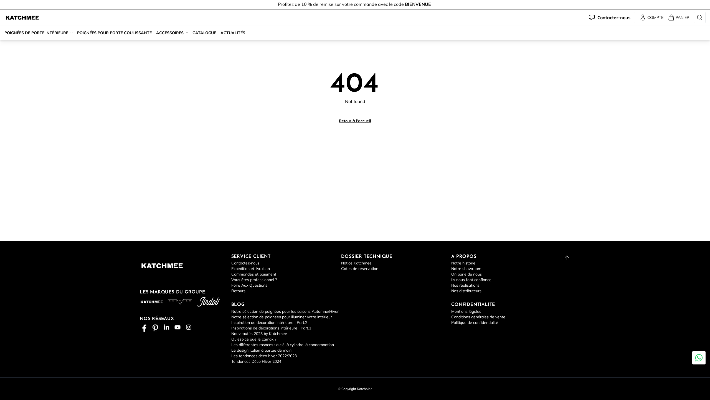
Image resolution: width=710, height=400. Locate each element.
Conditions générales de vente (478, 316)
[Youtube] (177, 327)
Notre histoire (463, 263)
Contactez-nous (245, 263)
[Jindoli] (208, 302)
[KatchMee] (22, 17)
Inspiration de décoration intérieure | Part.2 (269, 322)
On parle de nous (466, 274)
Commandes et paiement (253, 274)
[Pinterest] (155, 327)
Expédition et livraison (250, 268)
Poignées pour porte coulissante (114, 32)
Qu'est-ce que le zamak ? (253, 339)
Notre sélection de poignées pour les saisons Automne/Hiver (285, 311)
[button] (22, 17)
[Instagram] (188, 327)
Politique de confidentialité (474, 322)
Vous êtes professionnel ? (254, 279)
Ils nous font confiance (471, 279)
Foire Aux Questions (249, 285)
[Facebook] (144, 327)
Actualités (232, 32)
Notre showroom (466, 268)
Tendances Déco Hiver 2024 (256, 361)
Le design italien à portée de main (261, 350)
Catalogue (204, 32)
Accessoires (170, 32)
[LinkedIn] (166, 327)
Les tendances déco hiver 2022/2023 (264, 355)
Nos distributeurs (466, 290)
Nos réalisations (465, 285)
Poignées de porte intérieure (36, 32)
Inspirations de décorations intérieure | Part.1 (271, 328)
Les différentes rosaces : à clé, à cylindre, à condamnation (282, 344)
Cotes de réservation (359, 268)
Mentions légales (466, 311)
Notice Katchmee (356, 263)
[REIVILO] (180, 302)
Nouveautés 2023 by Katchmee (259, 333)
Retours (238, 290)
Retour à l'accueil (355, 120)
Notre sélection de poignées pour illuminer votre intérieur (281, 316)
